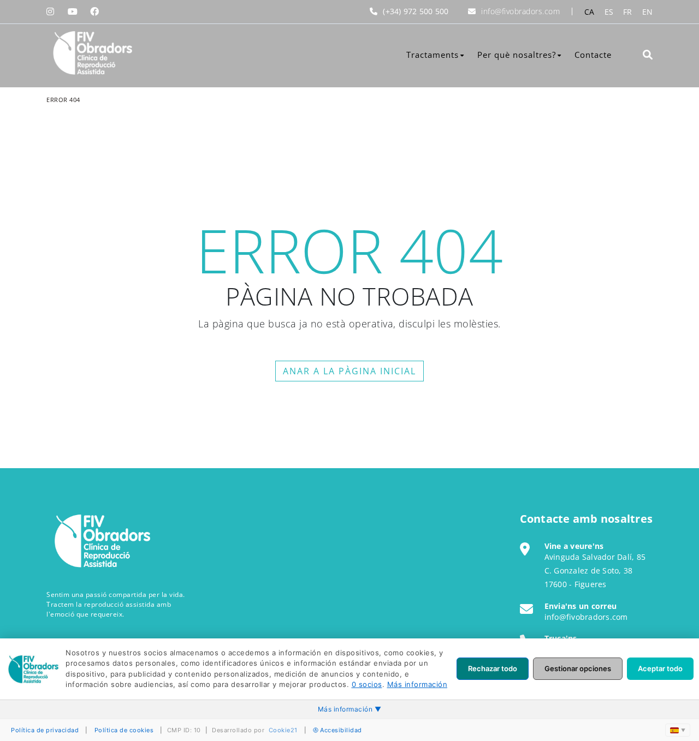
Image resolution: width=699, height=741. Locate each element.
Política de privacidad (45, 730)
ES (609, 12)
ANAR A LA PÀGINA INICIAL (349, 371)
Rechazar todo (492, 668)
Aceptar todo (660, 668)
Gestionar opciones (577, 668)
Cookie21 (283, 730)
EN (647, 12)
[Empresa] (91, 53)
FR (627, 12)
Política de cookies (124, 730)
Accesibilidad (341, 730)
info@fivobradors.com (520, 11)
